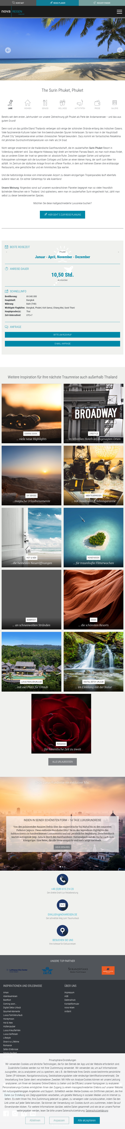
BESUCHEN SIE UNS (62, 940)
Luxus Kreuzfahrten (12, 1030)
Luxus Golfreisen (10, 1034)
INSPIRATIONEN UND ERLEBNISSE (22, 985)
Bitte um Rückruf (63, 334)
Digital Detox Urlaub (12, 1007)
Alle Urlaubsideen (62, 761)
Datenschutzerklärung (97, 1110)
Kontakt (19, 3)
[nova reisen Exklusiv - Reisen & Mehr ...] (13, 11)
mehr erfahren (62, 847)
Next (118, 252)
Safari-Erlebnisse (10, 1049)
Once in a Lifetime (11, 1041)
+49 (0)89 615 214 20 (62, 889)
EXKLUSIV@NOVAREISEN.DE (62, 914)
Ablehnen (35, 1120)
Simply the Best (10, 1053)
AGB (66, 996)
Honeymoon (8, 1019)
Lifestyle (7, 1037)
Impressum (69, 992)
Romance (7, 1045)
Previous (6, 252)
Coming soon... (10, 1003)
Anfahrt (67, 1011)
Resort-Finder (103, 3)
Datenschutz (70, 1000)
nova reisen (69, 1007)
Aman (6, 992)
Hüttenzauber (9, 1026)
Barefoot (7, 1000)
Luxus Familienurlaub (12, 1015)
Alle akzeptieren (87, 1120)
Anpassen (59, 1120)
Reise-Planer (59, 3)
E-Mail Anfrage (62, 343)
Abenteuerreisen (10, 996)
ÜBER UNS (70, 985)
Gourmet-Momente (11, 1011)
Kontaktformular (71, 1003)
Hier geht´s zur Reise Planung (64, 214)
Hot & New (8, 1022)
